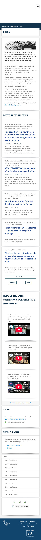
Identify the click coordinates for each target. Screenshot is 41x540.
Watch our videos (22, 506)
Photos (9, 448)
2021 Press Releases (11, 479)
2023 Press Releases (11, 472)
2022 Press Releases (11, 475)
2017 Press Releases (11, 495)
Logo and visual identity (14, 445)
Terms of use (23, 522)
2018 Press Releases (11, 491)
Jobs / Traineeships (28, 526)
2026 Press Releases (11, 460)
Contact (32, 522)
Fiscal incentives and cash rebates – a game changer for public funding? (20, 230)
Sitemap (23, 524)
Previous (12, 282)
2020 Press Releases (11, 483)
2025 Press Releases (11, 464)
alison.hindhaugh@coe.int (13, 105)
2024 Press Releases (11, 468)
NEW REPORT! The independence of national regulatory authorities (20, 170)
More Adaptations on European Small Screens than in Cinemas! (19, 203)
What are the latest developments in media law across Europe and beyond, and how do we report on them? (20, 257)
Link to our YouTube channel (20, 403)
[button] (20, 277)
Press (5, 456)
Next (28, 282)
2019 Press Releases (11, 487)
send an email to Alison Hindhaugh (15, 419)
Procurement (33, 524)
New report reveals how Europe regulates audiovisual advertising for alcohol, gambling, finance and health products (20, 136)
